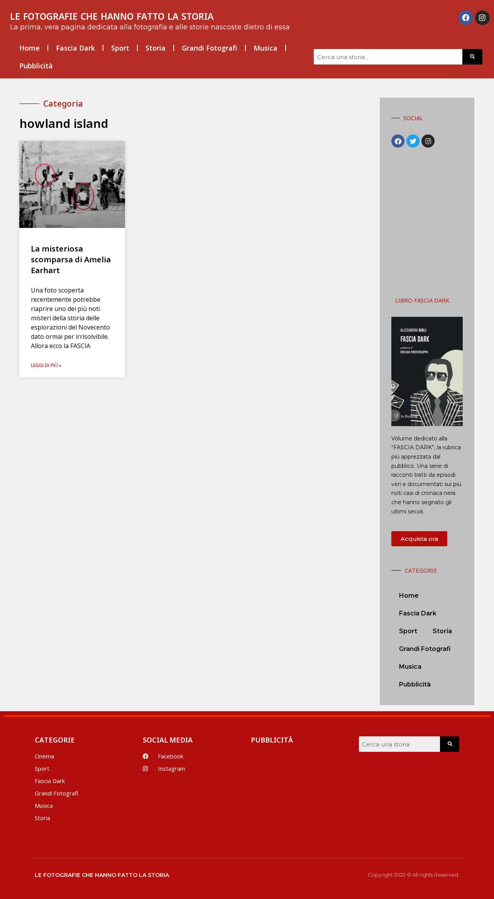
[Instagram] (482, 17)
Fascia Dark (75, 48)
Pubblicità (36, 65)
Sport (120, 48)
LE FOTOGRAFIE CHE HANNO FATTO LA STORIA (111, 16)
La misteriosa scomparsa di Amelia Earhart (71, 259)
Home (29, 48)
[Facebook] (465, 17)
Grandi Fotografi (209, 48)
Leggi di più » (46, 365)
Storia (155, 48)
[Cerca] (472, 57)
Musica (265, 48)
